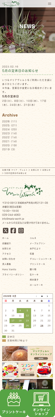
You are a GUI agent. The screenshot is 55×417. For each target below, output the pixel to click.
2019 (6, 149)
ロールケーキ (36, 285)
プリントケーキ (37, 264)
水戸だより (35, 249)
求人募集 (6, 264)
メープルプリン (37, 243)
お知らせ (6, 249)
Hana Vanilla (9, 269)
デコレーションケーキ (41, 259)
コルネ (33, 238)
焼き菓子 (34, 280)
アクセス (6, 254)
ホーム (5, 238)
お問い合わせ (8, 259)
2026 (6, 121)
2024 (6, 129)
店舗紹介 (6, 243)
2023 (6, 133)
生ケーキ (34, 275)
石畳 (32, 254)
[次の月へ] (49, 296)
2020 (6, 145)
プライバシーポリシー (13, 275)
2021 (6, 141)
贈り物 (33, 269)
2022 (6, 137)
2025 (6, 125)
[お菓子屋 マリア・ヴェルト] (10, 3)
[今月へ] (41, 296)
